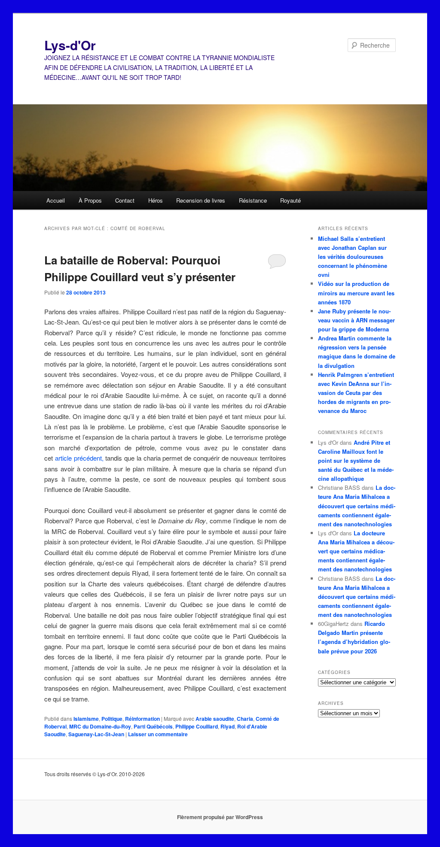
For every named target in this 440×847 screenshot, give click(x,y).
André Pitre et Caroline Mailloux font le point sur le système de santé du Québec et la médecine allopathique (356, 460)
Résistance (253, 200)
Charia (245, 719)
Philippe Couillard (196, 726)
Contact (124, 200)
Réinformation (142, 719)
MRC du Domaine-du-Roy (100, 726)
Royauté (290, 200)
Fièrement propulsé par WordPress (220, 817)
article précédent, (79, 457)
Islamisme (86, 719)
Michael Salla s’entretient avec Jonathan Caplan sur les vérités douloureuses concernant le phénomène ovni (352, 256)
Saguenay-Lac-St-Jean (96, 734)
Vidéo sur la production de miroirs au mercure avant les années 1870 (356, 292)
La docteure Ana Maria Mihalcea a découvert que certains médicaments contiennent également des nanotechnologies (356, 505)
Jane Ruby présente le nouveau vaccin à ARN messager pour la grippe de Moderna (356, 320)
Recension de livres (200, 200)
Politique (111, 719)
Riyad (227, 726)
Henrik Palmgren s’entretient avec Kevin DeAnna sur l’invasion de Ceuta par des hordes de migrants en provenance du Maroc (356, 392)
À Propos (90, 200)
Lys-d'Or (70, 45)
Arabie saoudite (215, 719)
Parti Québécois (153, 726)
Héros (155, 200)
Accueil (55, 200)
